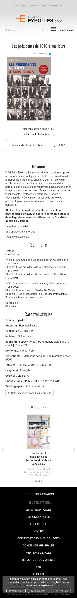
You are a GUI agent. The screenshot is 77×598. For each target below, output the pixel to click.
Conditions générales (38, 545)
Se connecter (66, 30)
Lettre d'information (38, 494)
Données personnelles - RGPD (38, 538)
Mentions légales (38, 552)
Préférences (16, 591)
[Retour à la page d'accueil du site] (38, 18)
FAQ (38, 567)
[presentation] (3, 449)
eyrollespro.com (55, 5)
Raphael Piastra (35, 134)
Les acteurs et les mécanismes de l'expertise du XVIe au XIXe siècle (38, 458)
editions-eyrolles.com (36, 5)
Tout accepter (38, 591)
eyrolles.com (19, 5)
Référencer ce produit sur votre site (30, 393)
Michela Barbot (34, 468)
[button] (29, 87)
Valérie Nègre (42, 474)
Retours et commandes (38, 559)
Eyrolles (37, 145)
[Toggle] (53, 29)
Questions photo (38, 524)
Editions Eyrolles (38, 517)
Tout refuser (61, 591)
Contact (39, 531)
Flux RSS (39, 574)
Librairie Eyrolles (38, 509)
